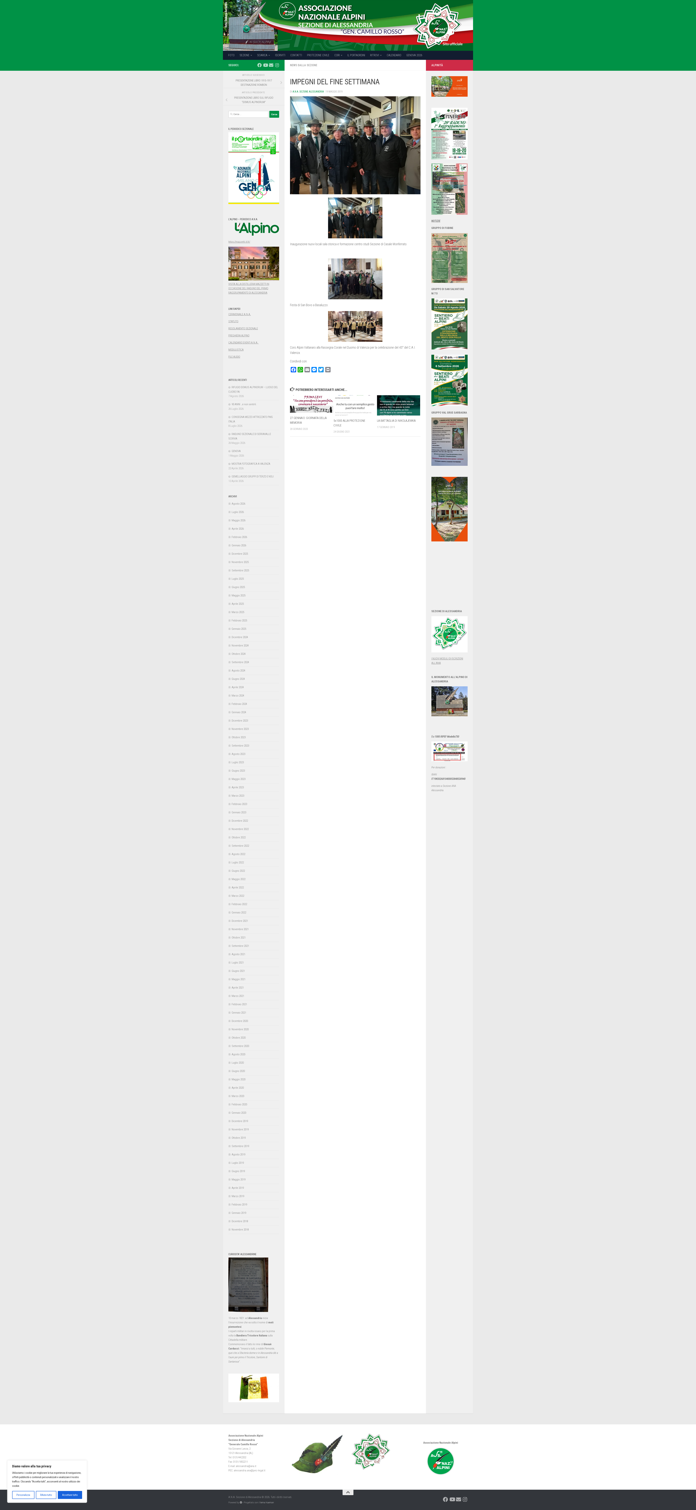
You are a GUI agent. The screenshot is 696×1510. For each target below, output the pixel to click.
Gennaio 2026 (239, 545)
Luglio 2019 (238, 1162)
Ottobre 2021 (239, 937)
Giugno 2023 (238, 770)
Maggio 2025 (238, 595)
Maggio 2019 (238, 1179)
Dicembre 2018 (240, 1221)
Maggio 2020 (238, 1079)
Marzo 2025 (238, 612)
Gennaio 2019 (239, 1213)
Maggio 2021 (238, 979)
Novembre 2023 (240, 729)
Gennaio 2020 (239, 1112)
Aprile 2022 (238, 887)
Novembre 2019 (240, 1129)
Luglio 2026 (238, 512)
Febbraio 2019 (239, 1204)
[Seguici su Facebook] (259, 65)
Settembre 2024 (240, 662)
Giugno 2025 (238, 587)
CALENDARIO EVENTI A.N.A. (243, 342)
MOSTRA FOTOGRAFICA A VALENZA (251, 463)
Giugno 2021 (238, 971)
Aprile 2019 (238, 1187)
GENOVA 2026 (414, 55)
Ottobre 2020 (239, 1037)
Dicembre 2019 (240, 1121)
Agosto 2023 (238, 754)
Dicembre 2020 (240, 1021)
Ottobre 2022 (239, 837)
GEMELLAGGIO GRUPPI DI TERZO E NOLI (253, 476)
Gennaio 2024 (239, 712)
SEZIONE (244, 55)
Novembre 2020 (240, 1029)
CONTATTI (296, 55)
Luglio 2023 (238, 762)
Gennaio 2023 (239, 812)
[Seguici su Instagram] (277, 65)
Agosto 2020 (238, 1054)
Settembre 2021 (240, 946)
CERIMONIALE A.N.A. (239, 314)
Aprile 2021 (238, 987)
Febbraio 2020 (239, 1104)
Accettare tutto (70, 1494)
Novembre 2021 (240, 929)
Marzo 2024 (238, 695)
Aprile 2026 (238, 528)
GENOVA (236, 451)
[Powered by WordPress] (241, 1502)
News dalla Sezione (303, 65)
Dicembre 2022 (240, 820)
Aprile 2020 (238, 1087)
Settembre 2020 (240, 1046)
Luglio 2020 (238, 1062)
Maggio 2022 (238, 879)
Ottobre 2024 (239, 654)
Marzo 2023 (238, 795)
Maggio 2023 (238, 779)
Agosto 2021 (238, 954)
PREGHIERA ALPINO (238, 335)
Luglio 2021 (238, 962)
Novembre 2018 (240, 1229)
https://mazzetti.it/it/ (239, 241)
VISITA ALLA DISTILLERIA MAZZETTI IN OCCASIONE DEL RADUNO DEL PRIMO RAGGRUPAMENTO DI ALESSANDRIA (248, 288)
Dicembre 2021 (240, 921)
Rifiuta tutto (46, 1494)
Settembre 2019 (240, 1146)
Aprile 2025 (238, 603)
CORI (337, 55)
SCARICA (262, 55)
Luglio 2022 (238, 862)
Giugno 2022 (238, 870)
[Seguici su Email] (271, 65)
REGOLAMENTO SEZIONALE (243, 328)
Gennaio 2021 (239, 1012)
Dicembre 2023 (240, 720)
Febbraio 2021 (239, 1004)
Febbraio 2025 (239, 620)
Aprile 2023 (238, 787)
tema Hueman (267, 1502)
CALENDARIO (394, 55)
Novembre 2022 (240, 829)
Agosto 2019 (238, 1154)
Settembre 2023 (240, 745)
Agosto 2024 (238, 670)
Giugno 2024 (238, 679)
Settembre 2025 (240, 570)
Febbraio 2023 (239, 804)
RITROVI (374, 55)
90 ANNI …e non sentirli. (244, 404)
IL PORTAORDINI (356, 55)
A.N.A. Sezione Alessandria (308, 91)
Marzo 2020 (238, 1096)
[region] (47, 1481)
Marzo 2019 (238, 1196)
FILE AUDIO (234, 356)
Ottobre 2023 (239, 737)
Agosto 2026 (238, 503)
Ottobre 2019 (239, 1137)
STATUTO (233, 321)
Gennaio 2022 (239, 912)
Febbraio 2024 (239, 704)
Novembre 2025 (240, 562)
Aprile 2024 (238, 687)
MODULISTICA (236, 349)
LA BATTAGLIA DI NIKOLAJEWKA (396, 420)
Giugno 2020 (238, 1071)
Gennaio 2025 (239, 628)
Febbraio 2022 (239, 904)
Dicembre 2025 (240, 553)
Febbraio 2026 (239, 537)
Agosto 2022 (238, 854)
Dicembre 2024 (240, 637)
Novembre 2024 (240, 645)
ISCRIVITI (280, 55)
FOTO (231, 55)
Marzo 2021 (238, 996)
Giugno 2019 (238, 1171)
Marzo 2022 (238, 895)
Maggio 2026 (238, 520)
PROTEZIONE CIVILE (318, 55)
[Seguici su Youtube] (265, 65)
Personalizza (23, 1494)
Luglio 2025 (238, 578)
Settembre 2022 (240, 845)
